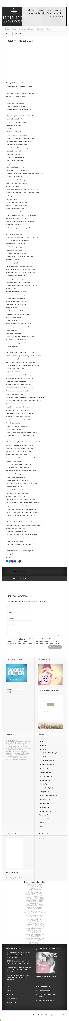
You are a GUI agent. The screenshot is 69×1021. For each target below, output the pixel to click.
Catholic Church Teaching (47, 753)
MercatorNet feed (44, 986)
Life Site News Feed (14, 948)
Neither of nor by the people (46, 1000)
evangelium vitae (12, 750)
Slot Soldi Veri (34, 920)
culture (21, 746)
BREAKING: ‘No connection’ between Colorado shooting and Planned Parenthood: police (18, 955)
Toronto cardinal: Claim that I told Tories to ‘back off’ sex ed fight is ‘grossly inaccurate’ (19, 969)
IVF (29, 753)
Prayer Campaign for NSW (47, 795)
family (21, 750)
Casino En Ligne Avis (34, 935)
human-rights (11, 753)
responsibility (9, 757)
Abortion (42, 741)
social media (22, 757)
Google (29, 578)
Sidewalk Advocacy (45, 807)
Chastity (41, 757)
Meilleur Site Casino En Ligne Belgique (34, 926)
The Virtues (42, 822)
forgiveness (25, 749)
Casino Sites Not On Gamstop (35, 897)
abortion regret (22, 741)
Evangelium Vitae (44, 772)
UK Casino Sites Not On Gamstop (34, 912)
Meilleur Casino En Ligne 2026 (34, 938)
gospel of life (10, 751)
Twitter (36, 578)
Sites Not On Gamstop (34, 908)
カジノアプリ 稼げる (34, 931)
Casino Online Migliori (34, 889)
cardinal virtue (9, 743)
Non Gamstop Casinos (34, 892)
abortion (12, 740)
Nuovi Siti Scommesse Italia (34, 928)
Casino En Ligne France (34, 939)
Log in (9, 990)
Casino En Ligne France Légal (34, 899)
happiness (17, 751)
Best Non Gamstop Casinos (34, 900)
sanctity (16, 758)
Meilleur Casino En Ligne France (34, 923)
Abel (7, 741)
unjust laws (20, 759)
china (30, 743)
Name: (44, 697)
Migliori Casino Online (34, 922)
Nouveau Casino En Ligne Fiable (35, 934)
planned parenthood (15, 756)
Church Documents (21, 34)
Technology (11, 759)
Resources (22, 29)
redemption (23, 756)
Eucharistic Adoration (45, 764)
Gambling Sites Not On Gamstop (34, 915)
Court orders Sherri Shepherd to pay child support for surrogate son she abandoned (18, 977)
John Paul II (9, 754)
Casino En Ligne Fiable (34, 911)
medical (20, 754)
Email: (44, 700)
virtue (29, 759)
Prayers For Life (44, 799)
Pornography (43, 791)
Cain (28, 741)
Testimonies (43, 815)
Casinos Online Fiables (35, 943)
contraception (25, 744)
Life (17, 754)
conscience (18, 744)
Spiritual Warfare (44, 811)
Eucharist (20, 748)
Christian (8, 745)
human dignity (22, 753)
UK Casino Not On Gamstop (34, 914)
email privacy (53, 707)
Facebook (32, 578)
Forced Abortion (44, 780)
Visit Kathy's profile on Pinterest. (15, 878)
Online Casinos (34, 903)
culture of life (14, 748)
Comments (12, 998)
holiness (23, 751)
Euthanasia (42, 768)
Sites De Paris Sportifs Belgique (34, 924)
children (26, 743)
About (14, 29)
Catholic (16, 743)
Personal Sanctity (44, 788)
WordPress (63, 1015)
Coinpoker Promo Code (34, 941)
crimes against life (12, 746)
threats (16, 759)
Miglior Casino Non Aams (34, 891)
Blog (40, 749)
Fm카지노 (35, 932)
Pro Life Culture (44, 803)
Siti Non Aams (34, 896)
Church (13, 744)
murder (8, 756)
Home (7, 29)
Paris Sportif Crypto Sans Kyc (34, 930)
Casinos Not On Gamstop (34, 884)
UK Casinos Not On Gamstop (34, 893)
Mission (25, 754)
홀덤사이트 (34, 885)
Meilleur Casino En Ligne (34, 916)
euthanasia (27, 748)
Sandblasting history (44, 990)
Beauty (31, 29)
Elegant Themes (46, 1015)
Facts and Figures (44, 776)
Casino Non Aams (34, 888)
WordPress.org (11, 1002)
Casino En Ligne (35, 918)
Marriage (42, 784)
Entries (11, 994)
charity (22, 743)
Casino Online (34, 942)
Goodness (41, 29)
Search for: (9, 689)
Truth (49, 29)
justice (14, 754)
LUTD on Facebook (12, 833)
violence (25, 759)
